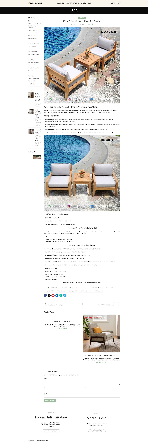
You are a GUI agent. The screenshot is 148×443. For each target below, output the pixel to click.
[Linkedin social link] (56, 295)
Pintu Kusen (31, 75)
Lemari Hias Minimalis (33, 43)
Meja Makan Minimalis (33, 62)
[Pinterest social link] (53, 295)
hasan (78, 24)
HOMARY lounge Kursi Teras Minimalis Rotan (56, 276)
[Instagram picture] (30, 157)
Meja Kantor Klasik (32, 51)
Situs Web (46, 393)
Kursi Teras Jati (61, 291)
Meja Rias (30, 70)
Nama (45, 388)
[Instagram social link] (97, 430)
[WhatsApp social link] (60, 295)
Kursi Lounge (31, 35)
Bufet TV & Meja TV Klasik (34, 23)
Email (84, 388)
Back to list (81, 303)
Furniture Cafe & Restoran (34, 33)
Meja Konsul (31, 57)
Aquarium (30, 20)
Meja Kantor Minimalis (33, 54)
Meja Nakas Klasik (32, 65)
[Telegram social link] (64, 295)
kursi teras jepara (73, 291)
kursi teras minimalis (86, 291)
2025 (40, 440)
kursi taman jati (49, 291)
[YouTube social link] (100, 430)
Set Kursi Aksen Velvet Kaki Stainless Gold (55, 271)
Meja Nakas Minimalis (33, 67)
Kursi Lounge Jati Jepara (51, 279)
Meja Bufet (30, 49)
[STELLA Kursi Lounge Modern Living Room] (101, 333)
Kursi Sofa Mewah (32, 38)
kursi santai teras (109, 287)
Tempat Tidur (31, 83)
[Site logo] (36, 3)
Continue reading (62, 328)
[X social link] (49, 295)
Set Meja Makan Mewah (34, 78)
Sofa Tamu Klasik (32, 81)
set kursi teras (98, 291)
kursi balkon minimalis (80, 287)
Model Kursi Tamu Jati (33, 73)
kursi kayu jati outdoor (95, 287)
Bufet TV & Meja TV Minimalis (33, 26)
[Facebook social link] (45, 295)
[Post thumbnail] (31, 99)
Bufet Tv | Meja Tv (32, 30)
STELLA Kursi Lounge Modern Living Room (101, 355)
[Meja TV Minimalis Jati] (62, 316)
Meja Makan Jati (32, 59)
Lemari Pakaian (32, 46)
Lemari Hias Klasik (32, 41)
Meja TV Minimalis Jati (62, 321)
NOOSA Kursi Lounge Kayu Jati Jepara (54, 274)
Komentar (46, 378)
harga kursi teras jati (66, 287)
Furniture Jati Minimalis (51, 287)
